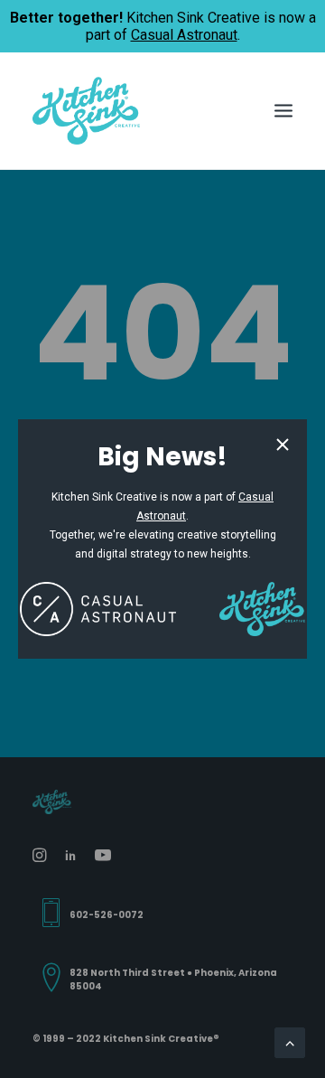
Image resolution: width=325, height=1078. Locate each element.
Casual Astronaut (184, 34)
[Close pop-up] (282, 446)
